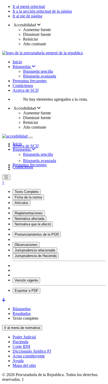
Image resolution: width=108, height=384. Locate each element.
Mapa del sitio (24, 365)
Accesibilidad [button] (25, 25)
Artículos (21, 203)
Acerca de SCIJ (26, 90)
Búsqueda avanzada (39, 76)
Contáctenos (23, 85)
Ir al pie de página (27, 16)
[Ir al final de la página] (3, 300)
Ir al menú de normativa (22, 328)
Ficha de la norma (28, 197)
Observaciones (26, 245)
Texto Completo (27, 192)
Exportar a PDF (26, 291)
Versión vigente (26, 280)
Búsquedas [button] (22, 149)
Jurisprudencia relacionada (35, 250)
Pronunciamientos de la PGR (37, 234)
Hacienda (20, 341)
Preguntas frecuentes (30, 81)
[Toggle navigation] (31, 137)
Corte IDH (21, 346)
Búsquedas (22, 66)
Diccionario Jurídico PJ (32, 351)
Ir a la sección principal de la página (42, 11)
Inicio (17, 62)
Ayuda (18, 360)
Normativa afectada (29, 219)
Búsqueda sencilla (38, 71)
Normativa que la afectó (33, 224)
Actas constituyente (29, 356)
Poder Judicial (24, 337)
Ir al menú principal (29, 6)
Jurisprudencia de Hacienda (36, 256)
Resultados (22, 313)
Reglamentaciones (29, 213)
